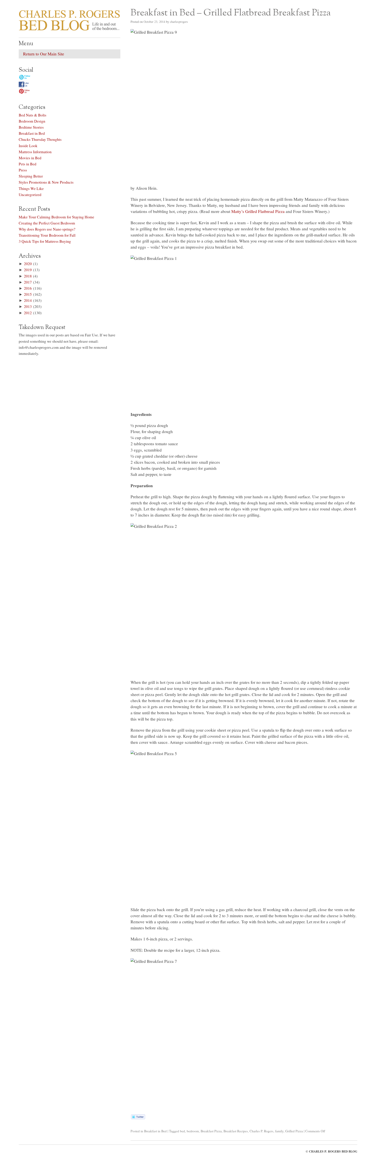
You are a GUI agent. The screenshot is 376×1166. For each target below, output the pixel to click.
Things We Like (31, 188)
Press (23, 170)
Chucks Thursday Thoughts (40, 139)
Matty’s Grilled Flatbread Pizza (258, 211)
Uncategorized (30, 194)
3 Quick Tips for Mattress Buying (45, 241)
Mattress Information (35, 151)
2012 (28, 312)
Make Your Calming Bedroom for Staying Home (56, 216)
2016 (28, 288)
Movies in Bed (30, 157)
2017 (28, 282)
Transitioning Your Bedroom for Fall (47, 235)
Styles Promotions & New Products (46, 182)
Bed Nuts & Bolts (32, 115)
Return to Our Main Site (43, 53)
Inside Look (28, 145)
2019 (28, 269)
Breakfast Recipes (235, 1131)
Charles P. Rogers (261, 1131)
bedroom (193, 1131)
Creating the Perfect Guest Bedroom (47, 223)
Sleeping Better (31, 176)
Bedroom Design (32, 121)
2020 (28, 263)
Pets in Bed (27, 163)
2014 (28, 300)
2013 (28, 306)
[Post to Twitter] (138, 1117)
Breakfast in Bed (155, 1131)
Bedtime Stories (31, 127)
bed (182, 1131)
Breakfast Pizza (211, 1131)
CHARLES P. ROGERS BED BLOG (333, 1151)
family (279, 1131)
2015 (28, 294)
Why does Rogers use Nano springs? (47, 229)
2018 (28, 276)
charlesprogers (179, 22)
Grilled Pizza (294, 1131)
